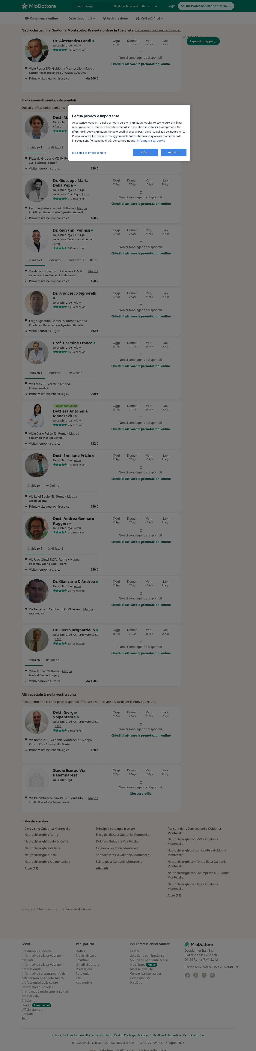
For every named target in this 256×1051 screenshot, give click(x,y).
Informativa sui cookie (150, 140)
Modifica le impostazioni (89, 153)
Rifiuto (145, 152)
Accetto (173, 152)
